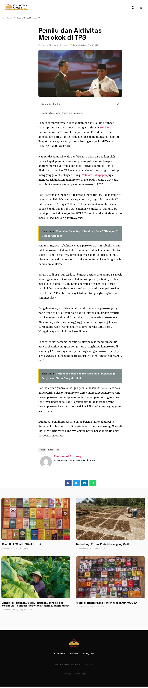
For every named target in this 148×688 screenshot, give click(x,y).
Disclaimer (73, 653)
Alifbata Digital (81, 674)
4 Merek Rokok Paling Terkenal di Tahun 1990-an (106, 602)
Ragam (9, 18)
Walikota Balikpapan (94, 175)
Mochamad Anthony (67, 456)
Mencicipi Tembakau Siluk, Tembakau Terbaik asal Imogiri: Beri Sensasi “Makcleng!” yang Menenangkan (35, 604)
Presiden (104, 127)
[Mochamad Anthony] (46, 466)
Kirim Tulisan (59, 653)
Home (3, 18)
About (42, 450)
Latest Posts (53, 450)
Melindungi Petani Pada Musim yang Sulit (102, 544)
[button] (118, 104)
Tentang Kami (88, 653)
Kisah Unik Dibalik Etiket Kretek (21, 544)
